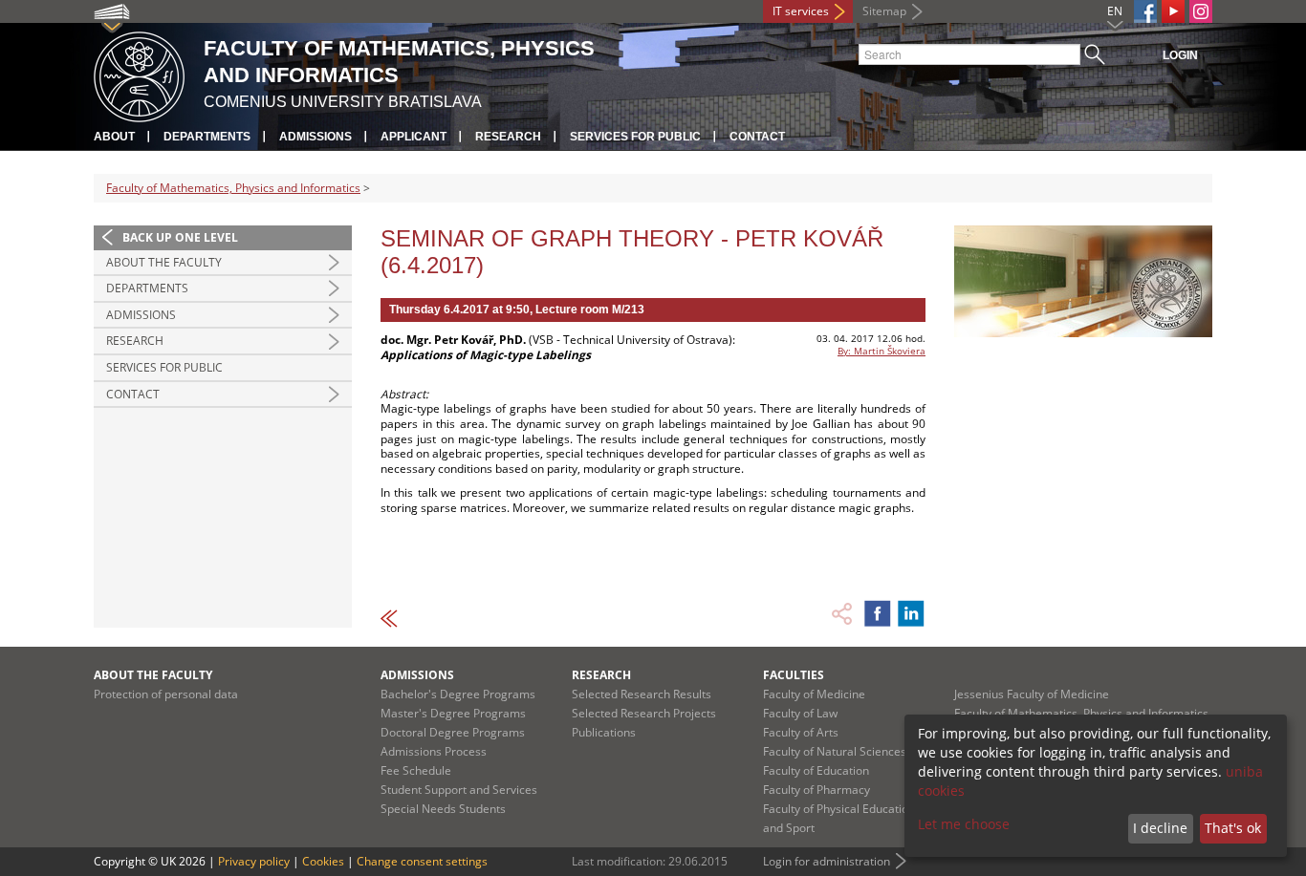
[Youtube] (1173, 11)
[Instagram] (1200, 11)
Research (508, 136)
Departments (206, 136)
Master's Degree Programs (453, 713)
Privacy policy (254, 861)
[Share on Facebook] (877, 613)
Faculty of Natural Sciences (834, 751)
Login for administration (826, 861)
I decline (1160, 828)
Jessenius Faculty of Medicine (1031, 694)
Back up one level (180, 237)
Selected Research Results (641, 694)
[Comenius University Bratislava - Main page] (139, 74)
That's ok (1233, 828)
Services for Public (635, 136)
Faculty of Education (816, 770)
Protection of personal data (166, 694)
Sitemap (884, 11)
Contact (757, 136)
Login (1180, 55)
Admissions (315, 136)
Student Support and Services (459, 789)
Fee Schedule (416, 770)
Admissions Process (434, 751)
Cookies (323, 861)
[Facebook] (1145, 11)
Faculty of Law (800, 713)
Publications (604, 732)
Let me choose (964, 824)
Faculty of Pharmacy (816, 789)
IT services (801, 11)
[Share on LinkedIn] (911, 613)
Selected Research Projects (644, 713)
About (114, 136)
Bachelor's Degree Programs (458, 694)
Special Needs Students (443, 809)
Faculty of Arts (800, 732)
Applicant (413, 136)
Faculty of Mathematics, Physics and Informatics (233, 188)
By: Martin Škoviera (881, 350)
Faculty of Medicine (814, 694)
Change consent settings (422, 861)
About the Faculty (164, 262)
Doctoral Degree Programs (453, 732)
